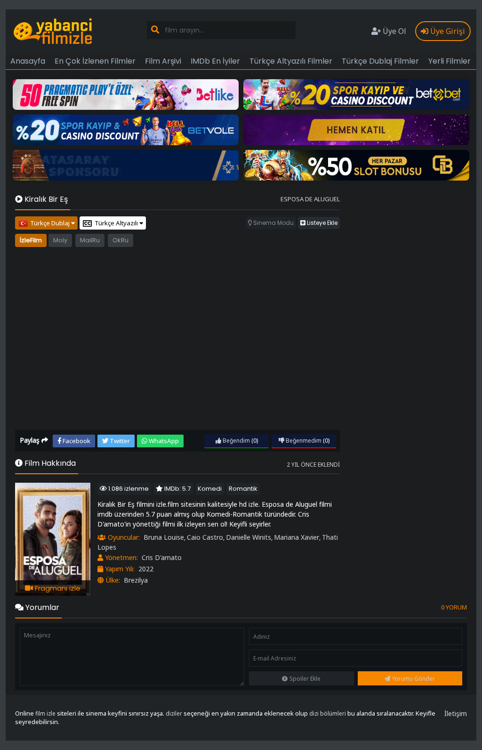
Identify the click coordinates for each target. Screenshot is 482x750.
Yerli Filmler (449, 61)
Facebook (75, 441)
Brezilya (136, 580)
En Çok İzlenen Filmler (95, 61)
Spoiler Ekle (305, 679)
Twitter (119, 441)
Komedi (210, 488)
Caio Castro (205, 537)
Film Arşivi (163, 61)
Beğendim (235, 441)
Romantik (243, 488)
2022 (145, 568)
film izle (45, 713)
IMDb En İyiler (215, 61)
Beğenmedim (302, 441)
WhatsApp (163, 441)
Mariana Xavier (296, 537)
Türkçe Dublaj (50, 223)
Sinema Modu (273, 223)
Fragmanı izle (56, 588)
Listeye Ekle (321, 223)
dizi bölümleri (327, 713)
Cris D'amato (162, 557)
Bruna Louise (164, 537)
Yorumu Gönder (413, 679)
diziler (174, 713)
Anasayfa (27, 61)
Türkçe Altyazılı (117, 223)
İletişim (455, 713)
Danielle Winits (248, 537)
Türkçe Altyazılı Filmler (290, 61)
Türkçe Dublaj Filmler (380, 61)
